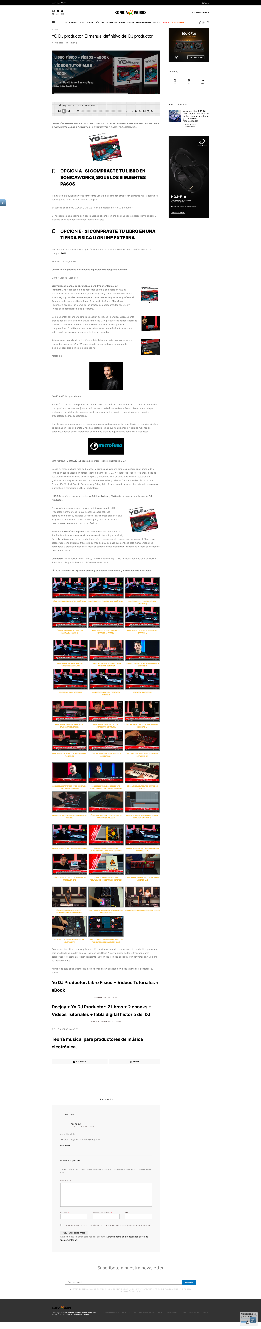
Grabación (111, 22)
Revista (157, 22)
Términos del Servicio (147, 1313)
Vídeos (130, 22)
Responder (65, 1145)
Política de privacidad (111, 1313)
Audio (82, 22)
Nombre (64, 1212)
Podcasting (71, 22)
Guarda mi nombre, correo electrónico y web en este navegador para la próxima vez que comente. (107, 1225)
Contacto (205, 3)
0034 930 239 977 (59, 3)
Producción (93, 22)
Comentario (65, 1181)
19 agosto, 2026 (189, 124)
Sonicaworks (71, 43)
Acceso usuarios (200, 13)
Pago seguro (194, 1313)
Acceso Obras (179, 22)
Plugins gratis (143, 22)
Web (126, 1213)
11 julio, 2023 (57, 43)
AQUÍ (63, 253)
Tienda (166, 22)
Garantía (183, 1313)
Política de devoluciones (167, 1313)
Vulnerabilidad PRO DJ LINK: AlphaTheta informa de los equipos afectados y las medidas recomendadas (196, 116)
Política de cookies (129, 1313)
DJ (103, 22)
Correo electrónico (102, 1212)
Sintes (122, 22)
